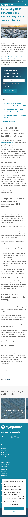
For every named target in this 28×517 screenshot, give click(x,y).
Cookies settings (14, 504)
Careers (21, 1)
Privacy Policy (8, 86)
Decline (14, 511)
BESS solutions (4, 475)
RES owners (4, 466)
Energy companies (5, 462)
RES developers (5, 464)
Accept (14, 508)
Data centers (4, 450)
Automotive (4, 452)
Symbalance (4, 473)
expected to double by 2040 (7, 142)
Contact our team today (10, 369)
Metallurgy (3, 456)
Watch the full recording (9, 121)
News (18, 1)
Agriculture (3, 448)
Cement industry (5, 454)
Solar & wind (4, 477)
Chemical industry (5, 446)
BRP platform (4, 471)
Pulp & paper (4, 458)
